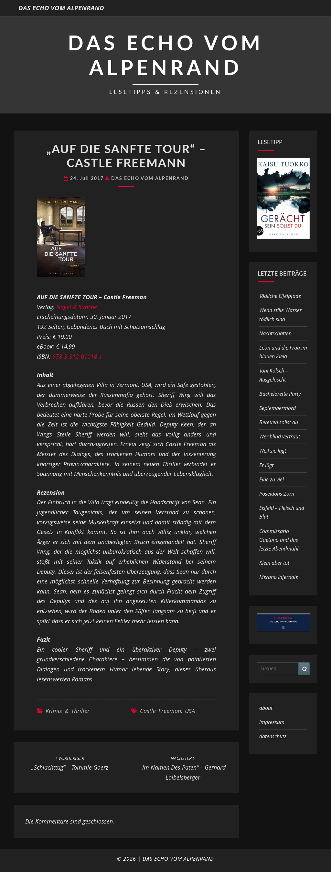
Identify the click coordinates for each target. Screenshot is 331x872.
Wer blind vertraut (279, 436)
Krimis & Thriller (68, 711)
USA (190, 711)
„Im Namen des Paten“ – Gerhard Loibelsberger (183, 768)
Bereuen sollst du (278, 422)
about (265, 707)
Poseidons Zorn (276, 493)
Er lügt (266, 465)
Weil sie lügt (272, 450)
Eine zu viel (271, 479)
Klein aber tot (274, 562)
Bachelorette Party (280, 393)
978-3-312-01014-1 (77, 356)
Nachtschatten (275, 333)
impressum (271, 722)
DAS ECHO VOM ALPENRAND (61, 8)
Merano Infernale (278, 577)
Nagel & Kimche (76, 307)
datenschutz (272, 736)
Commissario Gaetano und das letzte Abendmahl (278, 540)
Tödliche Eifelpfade (280, 295)
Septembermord (277, 408)
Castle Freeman (160, 711)
